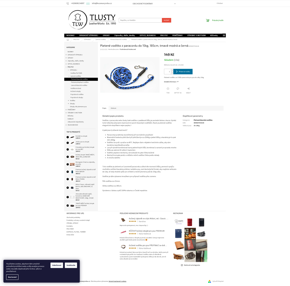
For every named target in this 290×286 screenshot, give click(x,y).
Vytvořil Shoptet (218, 281)
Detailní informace (170, 82)
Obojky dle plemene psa (78, 107)
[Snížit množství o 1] (172, 73)
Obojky (72, 104)
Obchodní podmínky (143, 3)
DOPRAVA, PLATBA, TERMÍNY (76, 232)
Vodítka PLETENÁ (76, 73)
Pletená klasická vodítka (79, 79)
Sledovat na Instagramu (192, 265)
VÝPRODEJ (73, 70)
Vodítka (72, 100)
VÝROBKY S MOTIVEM (75, 113)
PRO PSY (71, 67)
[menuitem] (70, 35)
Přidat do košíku (184, 71)
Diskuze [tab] (113, 108)
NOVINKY (70, 52)
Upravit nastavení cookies (117, 281)
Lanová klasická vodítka (79, 85)
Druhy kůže (70, 235)
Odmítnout (56, 265)
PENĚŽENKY (71, 110)
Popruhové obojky (77, 97)
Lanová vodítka (76, 76)
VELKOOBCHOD (73, 125)
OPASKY (70, 58)
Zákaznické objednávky (76, 122)
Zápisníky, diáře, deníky (76, 61)
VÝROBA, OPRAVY (72, 223)
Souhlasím (71, 265)
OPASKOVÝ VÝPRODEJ (75, 55)
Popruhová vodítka (77, 94)
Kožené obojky (76, 91)
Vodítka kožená (76, 88)
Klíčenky (70, 116)
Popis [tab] (104, 108)
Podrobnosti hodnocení (128, 49)
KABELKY (71, 119)
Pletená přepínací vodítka (80, 82)
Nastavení (12, 277)
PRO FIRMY (70, 229)
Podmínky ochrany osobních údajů (78, 220)
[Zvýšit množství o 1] (172, 70)
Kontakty (70, 226)
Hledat (166, 20)
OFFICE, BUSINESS (74, 64)
